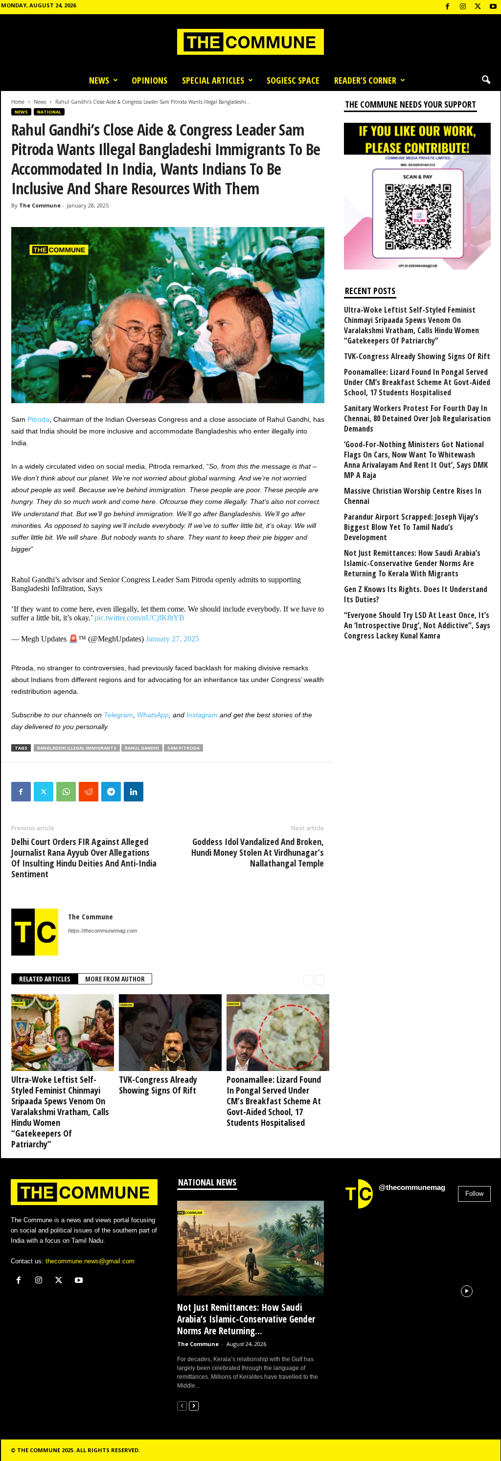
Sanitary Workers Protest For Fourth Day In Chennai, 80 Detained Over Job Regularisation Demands (417, 418)
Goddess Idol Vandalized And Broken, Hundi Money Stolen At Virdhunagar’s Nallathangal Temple (257, 852)
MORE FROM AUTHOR (115, 978)
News (99, 80)
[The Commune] (250, 42)
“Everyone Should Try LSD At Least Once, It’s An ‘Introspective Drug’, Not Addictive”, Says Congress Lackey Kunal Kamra (417, 625)
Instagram (202, 715)
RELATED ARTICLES (44, 978)
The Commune (40, 205)
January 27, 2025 (172, 639)
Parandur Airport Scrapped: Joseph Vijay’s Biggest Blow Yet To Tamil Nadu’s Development (411, 527)
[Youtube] (493, 7)
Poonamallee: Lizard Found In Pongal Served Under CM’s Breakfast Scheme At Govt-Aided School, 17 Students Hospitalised (274, 1100)
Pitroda (38, 419)
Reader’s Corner (365, 80)
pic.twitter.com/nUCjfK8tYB (139, 618)
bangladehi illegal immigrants (76, 748)
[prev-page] (308, 979)
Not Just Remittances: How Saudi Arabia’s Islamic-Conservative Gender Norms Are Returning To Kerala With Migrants (412, 563)
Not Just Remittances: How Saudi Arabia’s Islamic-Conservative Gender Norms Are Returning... (246, 1319)
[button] (486, 80)
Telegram (118, 715)
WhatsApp (153, 715)
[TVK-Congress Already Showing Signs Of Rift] (168, 1032)
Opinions (149, 80)
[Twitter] (43, 791)
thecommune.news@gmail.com (90, 1261)
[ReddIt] (88, 791)
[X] (478, 7)
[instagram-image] (367, 1240)
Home (17, 101)
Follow (474, 1193)
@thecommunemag (412, 1187)
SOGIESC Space (293, 80)
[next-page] (319, 979)
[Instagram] (463, 7)
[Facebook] (448, 7)
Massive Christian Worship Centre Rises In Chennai (412, 496)
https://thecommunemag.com (102, 931)
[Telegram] (111, 791)
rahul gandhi (142, 748)
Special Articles (213, 80)
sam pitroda (183, 748)
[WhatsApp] (66, 791)
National (49, 112)
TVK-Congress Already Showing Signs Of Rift (158, 1084)
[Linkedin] (133, 791)
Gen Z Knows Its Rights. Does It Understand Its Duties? (415, 594)
